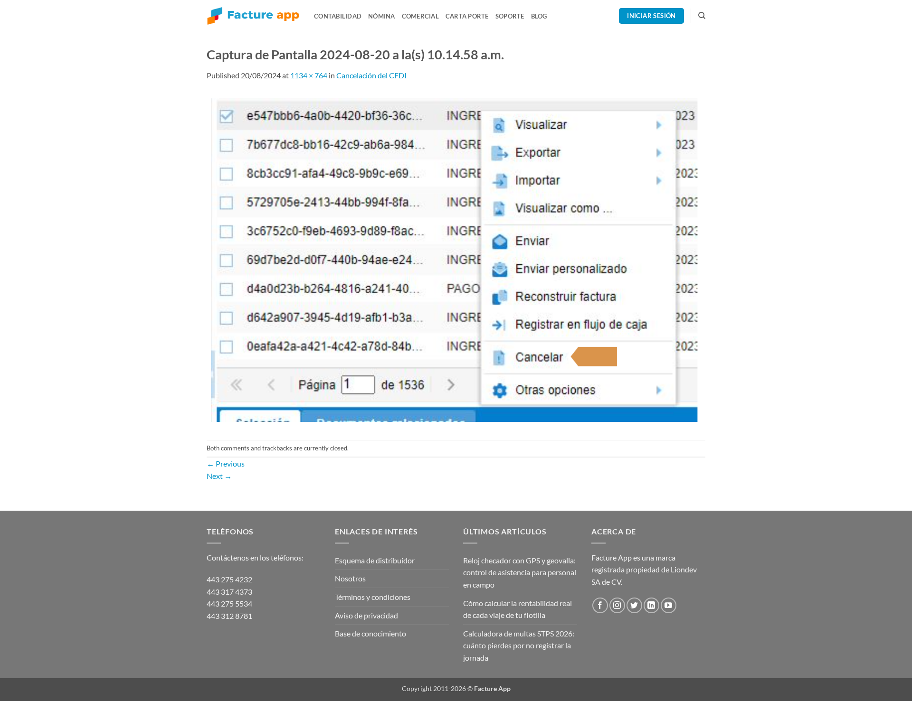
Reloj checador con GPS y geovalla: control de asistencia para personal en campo (519, 572)
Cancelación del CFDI (371, 75)
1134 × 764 (308, 75)
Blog (539, 16)
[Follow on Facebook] (600, 605)
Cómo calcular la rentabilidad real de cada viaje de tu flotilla (517, 609)
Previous (226, 463)
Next (219, 475)
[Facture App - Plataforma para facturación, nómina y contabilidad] (253, 16)
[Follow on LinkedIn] (651, 605)
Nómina (381, 16)
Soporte (509, 16)
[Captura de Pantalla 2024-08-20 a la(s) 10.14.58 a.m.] (456, 259)
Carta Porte (467, 16)
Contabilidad (337, 16)
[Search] (701, 16)
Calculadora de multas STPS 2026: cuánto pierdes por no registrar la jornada (518, 645)
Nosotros (350, 578)
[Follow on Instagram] (617, 605)
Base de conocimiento (370, 633)
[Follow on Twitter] (634, 605)
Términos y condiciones (372, 596)
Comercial (420, 16)
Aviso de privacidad (366, 615)
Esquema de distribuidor (375, 560)
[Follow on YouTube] (668, 605)
